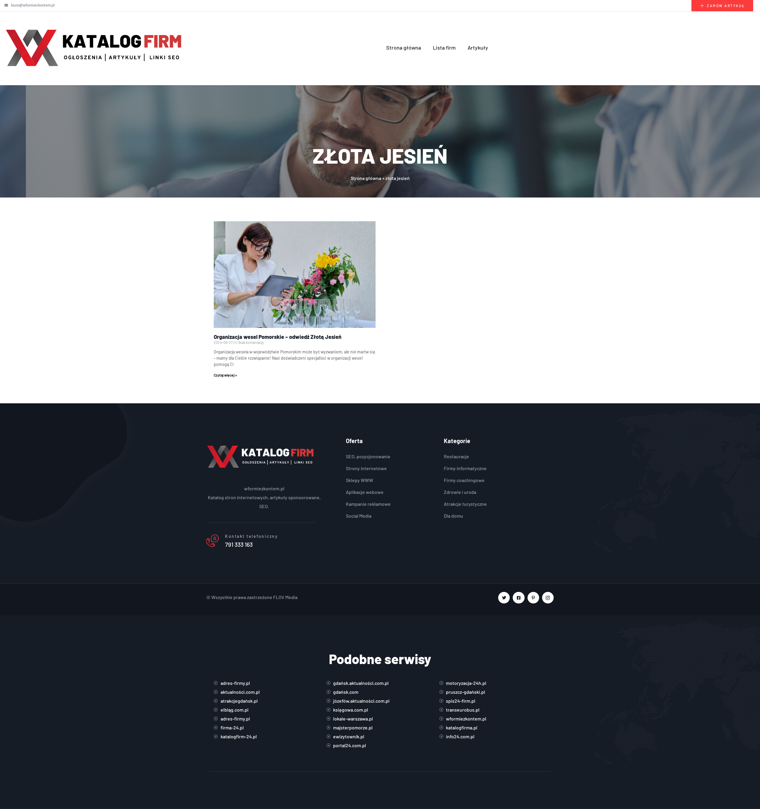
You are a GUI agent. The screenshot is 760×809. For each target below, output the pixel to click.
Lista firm (444, 47)
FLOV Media (285, 597)
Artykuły (478, 47)
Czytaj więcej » (225, 375)
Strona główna (403, 47)
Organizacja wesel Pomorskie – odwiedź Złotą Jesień (277, 337)
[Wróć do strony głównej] (95, 47)
